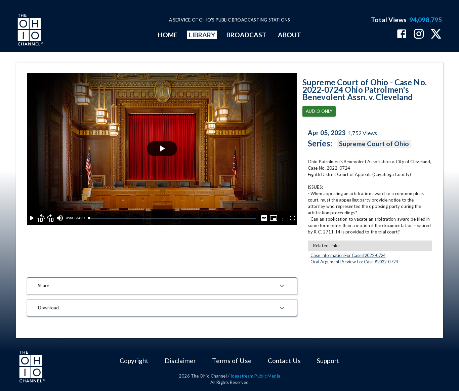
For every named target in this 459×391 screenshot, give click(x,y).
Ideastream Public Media (255, 376)
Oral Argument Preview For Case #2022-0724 (354, 261)
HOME (167, 35)
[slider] (172, 218)
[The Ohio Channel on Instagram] (419, 34)
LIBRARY (202, 35)
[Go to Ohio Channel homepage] (29, 30)
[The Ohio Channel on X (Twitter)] (436, 34)
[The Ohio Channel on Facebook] (402, 34)
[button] (162, 286)
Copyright (134, 360)
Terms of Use (231, 360)
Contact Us (284, 360)
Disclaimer (180, 360)
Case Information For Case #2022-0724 (347, 255)
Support (328, 360)
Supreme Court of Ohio (374, 143)
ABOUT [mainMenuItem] (289, 35)
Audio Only (319, 111)
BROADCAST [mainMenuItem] (246, 35)
